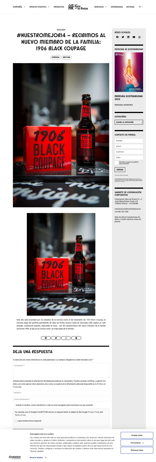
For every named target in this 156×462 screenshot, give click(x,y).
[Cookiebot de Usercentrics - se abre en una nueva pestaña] (15, 457)
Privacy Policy (93, 412)
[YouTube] (134, 37)
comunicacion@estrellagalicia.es (128, 209)
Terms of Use (20, 415)
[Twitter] (123, 37)
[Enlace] (78, 6)
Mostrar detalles (36, 457)
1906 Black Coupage (94, 320)
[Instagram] (139, 37)
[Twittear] (56, 338)
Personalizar (136, 443)
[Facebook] (117, 37)
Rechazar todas (137, 450)
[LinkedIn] (128, 37)
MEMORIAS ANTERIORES (124, 105)
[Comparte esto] (46, 338)
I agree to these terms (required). (30, 421)
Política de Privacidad (120, 181)
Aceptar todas (137, 435)
